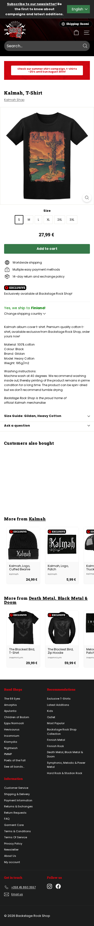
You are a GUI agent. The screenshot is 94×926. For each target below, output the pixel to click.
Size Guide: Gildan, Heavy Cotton (32, 416)
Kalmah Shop (14, 100)
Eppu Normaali (14, 723)
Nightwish (11, 748)
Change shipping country (23, 314)
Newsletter (11, 849)
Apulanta (10, 711)
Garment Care (14, 825)
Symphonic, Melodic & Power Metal (66, 765)
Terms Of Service (15, 837)
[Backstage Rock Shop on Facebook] (58, 886)
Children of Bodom (16, 717)
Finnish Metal (56, 740)
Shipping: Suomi (77, 24)
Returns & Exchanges (18, 806)
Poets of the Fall (15, 760)
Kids (50, 711)
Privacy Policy (13, 843)
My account (12, 862)
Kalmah (37, 519)
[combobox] (47, 46)
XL (48, 220)
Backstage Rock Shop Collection (61, 732)
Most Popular (56, 723)
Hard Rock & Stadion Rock (64, 773)
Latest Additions (58, 705)
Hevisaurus (12, 729)
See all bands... (14, 767)
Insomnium (11, 736)
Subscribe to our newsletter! (32, 4)
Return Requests (15, 813)
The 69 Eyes (12, 699)
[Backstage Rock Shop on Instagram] (49, 886)
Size (47, 210)
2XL (59, 220)
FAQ (6, 819)
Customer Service (16, 788)
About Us (10, 856)
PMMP (8, 754)
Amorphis (10, 705)
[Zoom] (86, 197)
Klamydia (10, 742)
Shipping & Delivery (17, 794)
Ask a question (17, 425)
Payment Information (18, 800)
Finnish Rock (55, 746)
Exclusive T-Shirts (59, 699)
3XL (72, 220)
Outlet (51, 717)
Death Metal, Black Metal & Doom (46, 600)
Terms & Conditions (17, 831)
